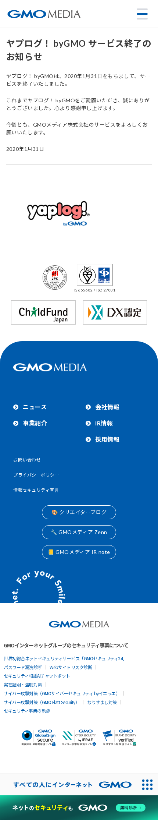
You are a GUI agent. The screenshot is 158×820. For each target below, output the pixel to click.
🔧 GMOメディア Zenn (79, 532)
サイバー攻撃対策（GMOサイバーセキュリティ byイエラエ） (62, 693)
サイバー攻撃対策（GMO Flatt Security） (41, 702)
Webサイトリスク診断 (71, 667)
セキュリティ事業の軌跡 (27, 710)
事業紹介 (35, 423)
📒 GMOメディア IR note (79, 552)
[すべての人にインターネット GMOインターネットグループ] (68, 784)
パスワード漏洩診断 (23, 667)
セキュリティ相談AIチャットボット (37, 675)
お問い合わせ (27, 460)
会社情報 (107, 406)
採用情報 (107, 439)
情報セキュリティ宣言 (36, 490)
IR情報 (104, 423)
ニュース (35, 406)
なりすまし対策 (102, 702)
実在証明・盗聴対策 (23, 684)
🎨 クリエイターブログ (79, 512)
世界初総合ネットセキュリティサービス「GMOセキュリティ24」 (65, 658)
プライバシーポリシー (36, 475)
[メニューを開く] (142, 14)
